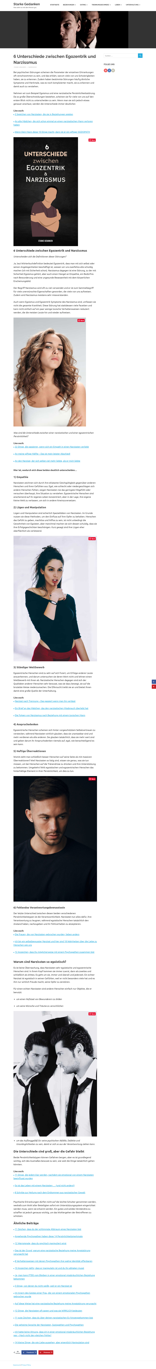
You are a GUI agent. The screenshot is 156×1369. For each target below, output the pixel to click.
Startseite (54, 5)
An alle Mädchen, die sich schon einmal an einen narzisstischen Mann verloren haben (53, 123)
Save (93, 140)
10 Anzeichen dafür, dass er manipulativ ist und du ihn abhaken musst (49, 1268)
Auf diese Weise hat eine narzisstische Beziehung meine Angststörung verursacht (55, 1303)
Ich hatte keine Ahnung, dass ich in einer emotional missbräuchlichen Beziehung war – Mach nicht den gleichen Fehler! (54, 1333)
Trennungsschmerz (100, 5)
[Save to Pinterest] (154, 686)
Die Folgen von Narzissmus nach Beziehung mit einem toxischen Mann (50, 715)
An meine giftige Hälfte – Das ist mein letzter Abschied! (42, 453)
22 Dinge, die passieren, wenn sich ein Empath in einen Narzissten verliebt (52, 446)
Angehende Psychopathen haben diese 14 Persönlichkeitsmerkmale (49, 1236)
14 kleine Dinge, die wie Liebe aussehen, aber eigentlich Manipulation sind (52, 1342)
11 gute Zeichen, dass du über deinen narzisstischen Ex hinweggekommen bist (54, 1317)
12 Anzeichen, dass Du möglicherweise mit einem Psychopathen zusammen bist (54, 951)
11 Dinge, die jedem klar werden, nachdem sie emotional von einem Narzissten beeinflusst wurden (53, 1176)
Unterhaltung (132, 5)
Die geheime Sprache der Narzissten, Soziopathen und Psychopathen (49, 1324)
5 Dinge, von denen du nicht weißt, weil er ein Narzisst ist (43, 1285)
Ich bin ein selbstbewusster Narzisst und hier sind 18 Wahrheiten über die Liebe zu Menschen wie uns (55, 943)
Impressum (16, 1365)
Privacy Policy (26, 1365)
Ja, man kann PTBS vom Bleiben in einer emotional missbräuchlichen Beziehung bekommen (54, 1277)
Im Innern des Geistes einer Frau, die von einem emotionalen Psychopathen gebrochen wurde (51, 1294)
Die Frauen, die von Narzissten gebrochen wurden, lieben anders (47, 934)
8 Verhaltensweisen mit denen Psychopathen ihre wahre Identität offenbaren (53, 1261)
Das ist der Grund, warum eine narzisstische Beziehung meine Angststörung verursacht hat (51, 1252)
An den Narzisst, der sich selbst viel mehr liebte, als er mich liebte (47, 460)
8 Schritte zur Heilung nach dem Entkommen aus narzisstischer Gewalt (50, 1192)
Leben (117, 5)
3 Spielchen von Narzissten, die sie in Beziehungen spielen (44, 114)
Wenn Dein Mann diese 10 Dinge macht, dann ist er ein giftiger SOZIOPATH (52, 131)
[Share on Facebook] (154, 682)
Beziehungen (68, 5)
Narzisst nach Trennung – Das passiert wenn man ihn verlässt (45, 701)
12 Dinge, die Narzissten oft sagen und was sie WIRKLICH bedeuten (48, 1310)
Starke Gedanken (26, 4)
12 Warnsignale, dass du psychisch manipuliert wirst (40, 1243)
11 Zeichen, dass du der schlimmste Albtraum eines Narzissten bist (48, 1229)
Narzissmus (32, 67)
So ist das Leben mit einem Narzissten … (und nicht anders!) (45, 1185)
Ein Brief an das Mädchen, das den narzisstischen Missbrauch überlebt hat (51, 708)
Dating (83, 5)
